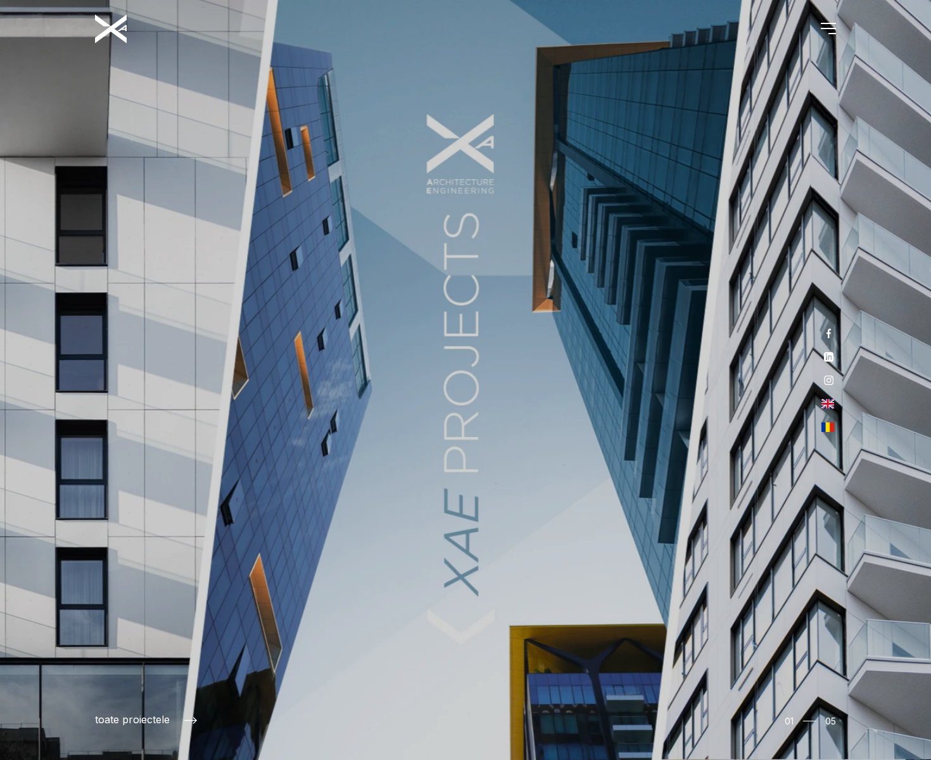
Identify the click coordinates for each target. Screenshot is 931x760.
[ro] (828, 427)
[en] (828, 403)
